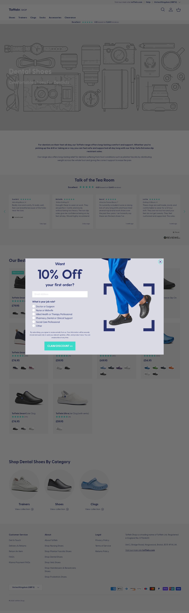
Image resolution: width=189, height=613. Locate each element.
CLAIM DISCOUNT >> (60, 346)
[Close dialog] (160, 262)
